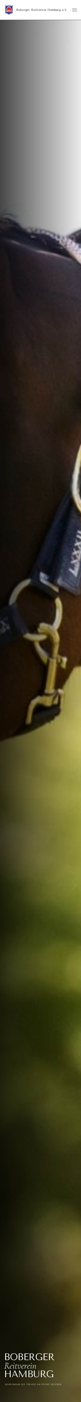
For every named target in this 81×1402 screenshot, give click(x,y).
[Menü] (74, 10)
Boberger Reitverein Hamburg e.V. (42, 9)
